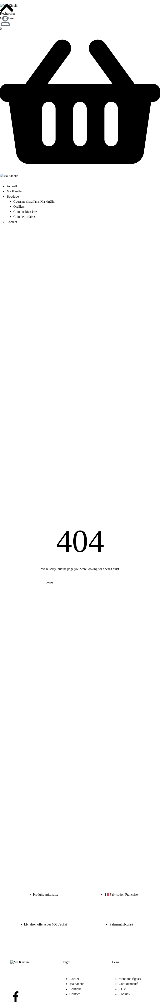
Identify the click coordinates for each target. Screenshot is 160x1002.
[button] (7, 16)
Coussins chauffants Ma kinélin (34, 201)
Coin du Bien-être (25, 211)
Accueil (12, 186)
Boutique (13, 196)
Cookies (124, 994)
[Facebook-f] (15, 996)
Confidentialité (128, 984)
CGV (122, 989)
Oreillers (19, 206)
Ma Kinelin (14, 191)
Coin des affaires (24, 216)
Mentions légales (130, 979)
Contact (12, 222)
